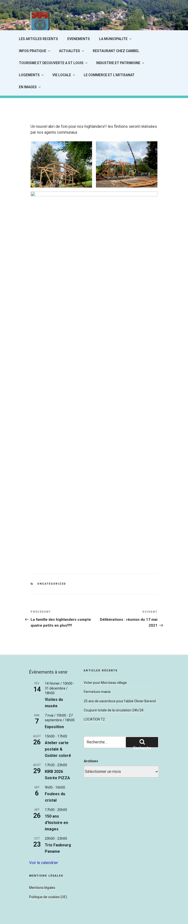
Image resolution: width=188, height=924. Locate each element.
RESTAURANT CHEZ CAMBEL (116, 51)
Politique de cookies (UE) (48, 897)
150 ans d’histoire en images (56, 822)
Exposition (54, 726)
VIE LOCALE (61, 75)
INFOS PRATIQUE (32, 51)
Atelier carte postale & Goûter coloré (58, 749)
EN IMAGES (28, 87)
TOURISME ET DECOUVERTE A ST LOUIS (51, 63)
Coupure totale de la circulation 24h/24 (113, 710)
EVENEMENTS (78, 39)
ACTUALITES (69, 51)
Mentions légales (42, 888)
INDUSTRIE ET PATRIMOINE (118, 63)
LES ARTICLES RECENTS (38, 39)
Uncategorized (51, 583)
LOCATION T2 (94, 719)
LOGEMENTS (29, 75)
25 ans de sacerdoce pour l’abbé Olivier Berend (120, 701)
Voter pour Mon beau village (105, 683)
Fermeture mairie (97, 692)
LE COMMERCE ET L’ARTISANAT (109, 75)
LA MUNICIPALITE (113, 39)
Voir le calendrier (43, 862)
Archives (91, 761)
